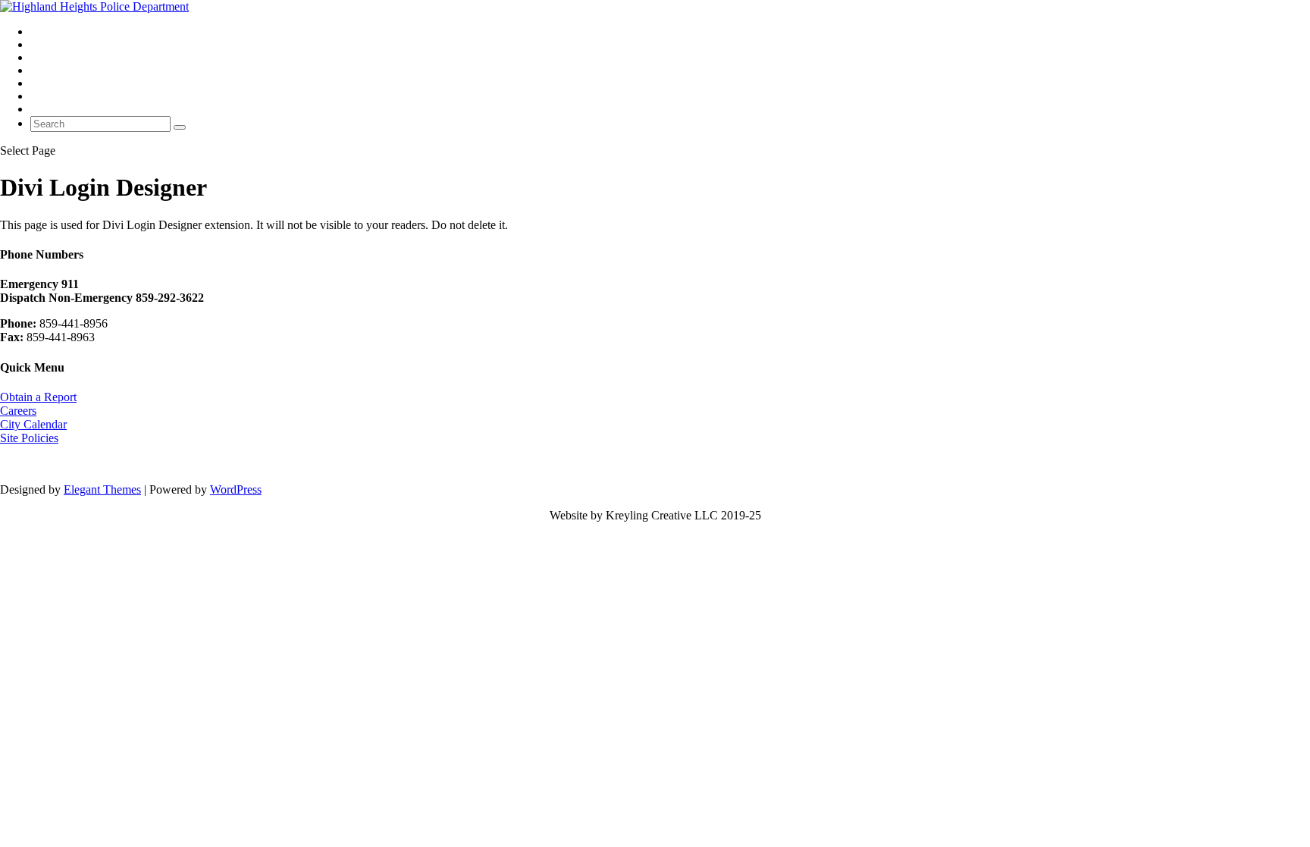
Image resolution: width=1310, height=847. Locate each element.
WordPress (236, 489)
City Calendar (33, 424)
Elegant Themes (102, 489)
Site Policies (29, 437)
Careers (18, 410)
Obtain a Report (38, 397)
